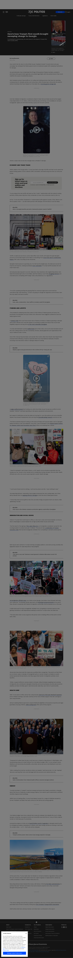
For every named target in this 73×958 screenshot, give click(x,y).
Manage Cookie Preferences (14, 953)
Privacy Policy (6, 950)
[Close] (26, 933)
